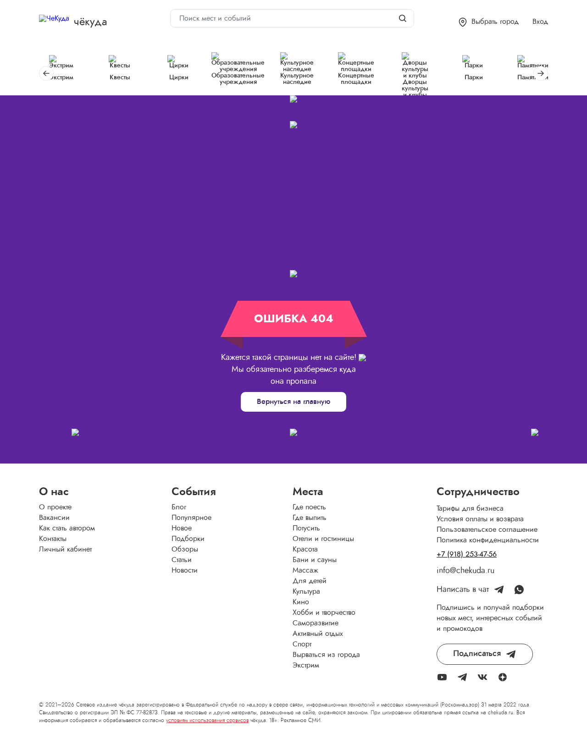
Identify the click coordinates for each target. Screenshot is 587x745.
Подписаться (477, 654)
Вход (540, 21)
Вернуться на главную (293, 401)
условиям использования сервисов (207, 720)
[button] (489, 22)
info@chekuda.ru (465, 571)
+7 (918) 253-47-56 (467, 554)
